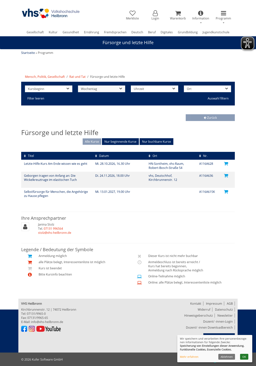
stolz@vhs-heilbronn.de (54, 233)
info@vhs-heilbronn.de (47, 322)
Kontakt (195, 303)
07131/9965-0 (36, 314)
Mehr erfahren (189, 357)
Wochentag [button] (89, 89)
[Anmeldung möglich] (226, 163)
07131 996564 (53, 228)
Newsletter (225, 315)
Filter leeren (35, 98)
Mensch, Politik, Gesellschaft (45, 77)
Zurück (211, 118)
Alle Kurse (92, 142)
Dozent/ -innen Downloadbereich (209, 327)
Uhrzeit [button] (139, 89)
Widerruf (204, 309)
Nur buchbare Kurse (156, 142)
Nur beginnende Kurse (120, 142)
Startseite (28, 53)
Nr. (204, 156)
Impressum (214, 303)
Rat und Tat (77, 77)
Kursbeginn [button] (36, 89)
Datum (103, 156)
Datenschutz (224, 309)
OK (244, 357)
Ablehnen (227, 357)
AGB (230, 303)
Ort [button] (189, 89)
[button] (155, 15)
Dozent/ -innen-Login (218, 321)
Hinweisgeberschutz (198, 315)
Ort (154, 156)
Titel (30, 156)
